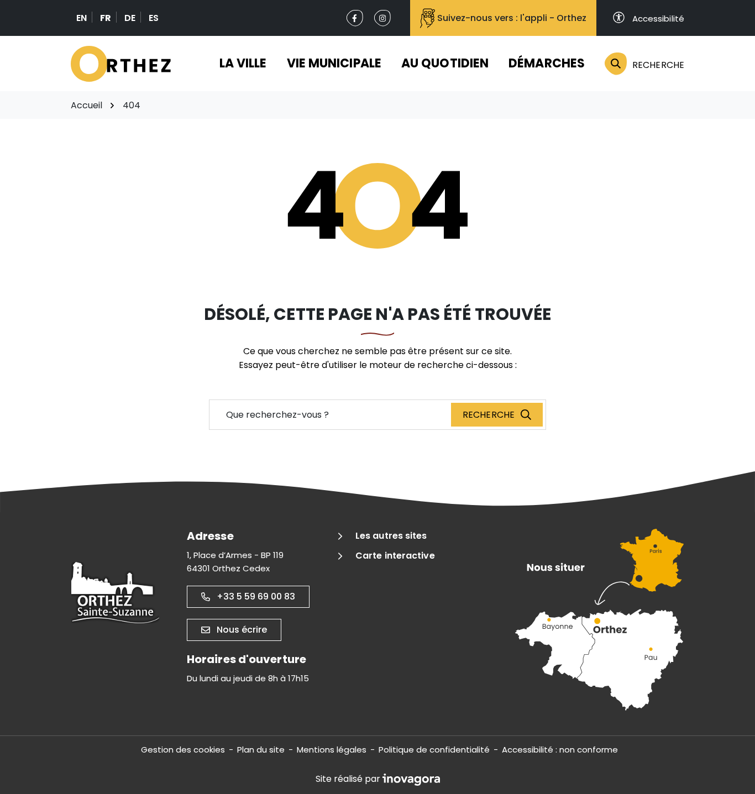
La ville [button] (243, 63)
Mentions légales (331, 749)
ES (154, 18)
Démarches (546, 63)
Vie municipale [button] (334, 63)
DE (129, 18)
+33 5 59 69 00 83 (256, 596)
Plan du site (261, 749)
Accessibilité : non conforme (560, 749)
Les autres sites (391, 535)
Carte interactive (395, 555)
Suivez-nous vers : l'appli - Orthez (511, 18)
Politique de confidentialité (434, 749)
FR (105, 18)
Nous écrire (242, 629)
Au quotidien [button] (445, 63)
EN (81, 18)
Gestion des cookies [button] (183, 749)
